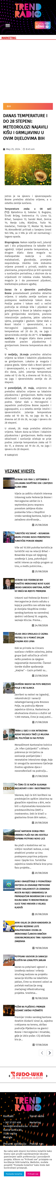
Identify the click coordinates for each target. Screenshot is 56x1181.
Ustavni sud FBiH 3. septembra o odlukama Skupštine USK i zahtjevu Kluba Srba (34, 483)
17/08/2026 (41, 1044)
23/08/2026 (41, 675)
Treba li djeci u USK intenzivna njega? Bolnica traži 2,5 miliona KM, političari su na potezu (32, 734)
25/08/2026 (41, 524)
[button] (7, 25)
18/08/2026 (41, 998)
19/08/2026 (41, 948)
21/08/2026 (41, 722)
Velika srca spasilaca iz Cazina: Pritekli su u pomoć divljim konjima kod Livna (31, 638)
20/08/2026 (41, 822)
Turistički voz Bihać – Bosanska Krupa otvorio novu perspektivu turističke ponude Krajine (32, 537)
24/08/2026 (41, 625)
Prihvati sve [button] (33, 1174)
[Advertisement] (28, 71)
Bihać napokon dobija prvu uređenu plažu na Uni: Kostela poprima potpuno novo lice (31, 835)
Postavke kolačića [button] (14, 1174)
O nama (34, 1126)
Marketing (35, 1122)
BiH (9, 106)
